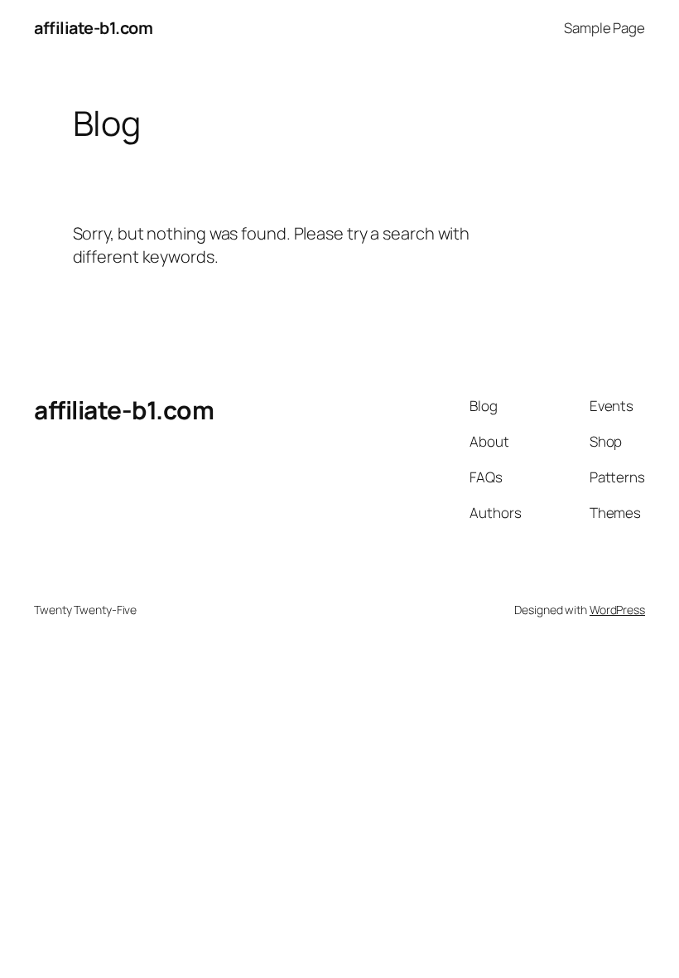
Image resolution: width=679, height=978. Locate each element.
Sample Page (604, 27)
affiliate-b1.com (93, 28)
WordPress (617, 609)
